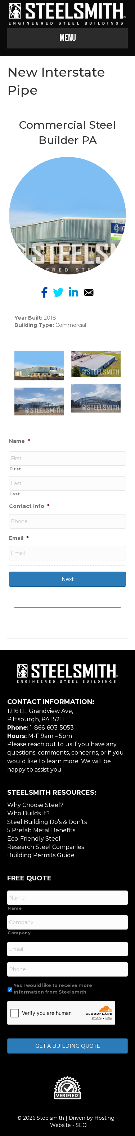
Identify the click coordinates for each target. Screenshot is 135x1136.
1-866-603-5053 (52, 727)
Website (60, 1125)
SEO (81, 1125)
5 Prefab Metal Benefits (41, 830)
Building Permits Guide (41, 855)
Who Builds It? (28, 813)
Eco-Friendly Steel (33, 838)
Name (19, 441)
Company (19, 932)
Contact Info (29, 506)
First (15, 468)
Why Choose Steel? (35, 805)
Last (14, 493)
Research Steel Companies (45, 847)
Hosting (104, 1118)
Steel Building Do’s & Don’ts (47, 822)
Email (18, 538)
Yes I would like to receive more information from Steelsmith (53, 989)
